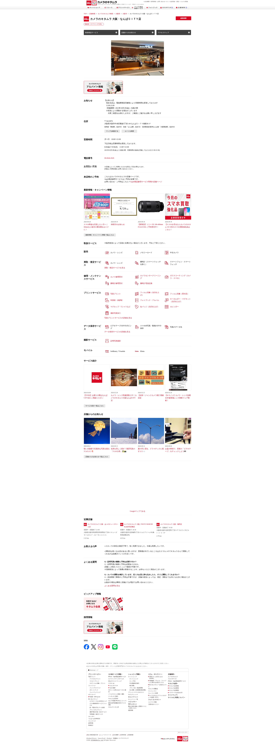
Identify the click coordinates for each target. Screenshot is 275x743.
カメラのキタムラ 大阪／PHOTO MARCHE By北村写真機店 (138, 525)
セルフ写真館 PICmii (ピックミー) (117, 700)
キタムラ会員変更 (174, 688)
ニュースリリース (105, 735)
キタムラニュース (133, 694)
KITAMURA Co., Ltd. (97, 740)
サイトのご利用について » (176, 697)
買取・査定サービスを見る (114, 268)
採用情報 (153, 1)
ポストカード (92, 694)
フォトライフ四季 (153, 693)
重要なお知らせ (132, 704)
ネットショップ (132, 676)
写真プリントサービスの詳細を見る (118, 318)
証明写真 (90, 723)
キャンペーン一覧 (133, 699)
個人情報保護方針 (92, 735)
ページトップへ (183, 732)
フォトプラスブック (95, 688)
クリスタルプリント (95, 679)
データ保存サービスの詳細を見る (117, 332)
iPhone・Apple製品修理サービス (117, 676)
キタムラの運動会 (153, 688)
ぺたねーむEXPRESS (94, 718)
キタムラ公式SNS (113, 698)
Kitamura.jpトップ (94, 670)
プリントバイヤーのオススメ (136, 692)
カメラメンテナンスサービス (116, 679)
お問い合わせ (161, 1)
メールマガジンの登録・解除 (116, 694)
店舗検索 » (171, 674)
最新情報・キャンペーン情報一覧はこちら (100, 235)
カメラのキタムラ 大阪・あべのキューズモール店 (103, 525)
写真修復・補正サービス (96, 714)
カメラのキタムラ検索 (105, 14)
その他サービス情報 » (115, 674)
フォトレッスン (152, 691)
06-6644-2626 (109, 158)
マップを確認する (112, 131)
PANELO (90, 725)
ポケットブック (94, 690)
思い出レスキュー (93, 699)
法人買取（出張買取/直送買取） (138, 690)
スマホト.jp (111, 683)
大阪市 (125, 14)
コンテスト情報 (152, 702)
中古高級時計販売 (134, 683)
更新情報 (130, 710)
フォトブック (92, 685)
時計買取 (131, 685)
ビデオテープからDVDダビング (98, 701)
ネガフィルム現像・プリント (97, 683)
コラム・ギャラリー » (155, 674)
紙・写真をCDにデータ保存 (97, 707)
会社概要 (146, 1)
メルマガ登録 (184, 1)
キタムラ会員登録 (174, 686)
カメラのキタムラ (173, 676)
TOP (85, 14)
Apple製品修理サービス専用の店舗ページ (146, 182)
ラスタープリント (94, 681)
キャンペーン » (133, 697)
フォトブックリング (95, 692)
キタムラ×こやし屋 (113, 707)
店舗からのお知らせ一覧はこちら (97, 456)
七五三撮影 (112, 688)
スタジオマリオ (113, 685)
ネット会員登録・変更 (172, 1)
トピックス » (132, 701)
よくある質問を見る (112, 586)
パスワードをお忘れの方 (175, 692)
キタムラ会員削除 (174, 690)
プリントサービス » (94, 674)
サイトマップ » (173, 695)
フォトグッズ (92, 721)
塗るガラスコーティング (115, 681)
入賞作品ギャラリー (153, 704)
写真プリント (92, 676)
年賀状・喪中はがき (94, 697)
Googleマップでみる (137, 511)
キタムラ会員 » (173, 683)
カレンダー (91, 716)
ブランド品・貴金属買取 (136, 688)
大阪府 (117, 14)
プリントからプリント (96, 710)
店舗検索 (92, 14)
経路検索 (183, 18)
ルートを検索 (129, 131)
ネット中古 (132, 681)
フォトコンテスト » (154, 699)
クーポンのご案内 (113, 696)
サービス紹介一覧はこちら (95, 406)
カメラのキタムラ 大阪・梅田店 (171, 524)
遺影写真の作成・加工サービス (98, 712)
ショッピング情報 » (134, 674)
